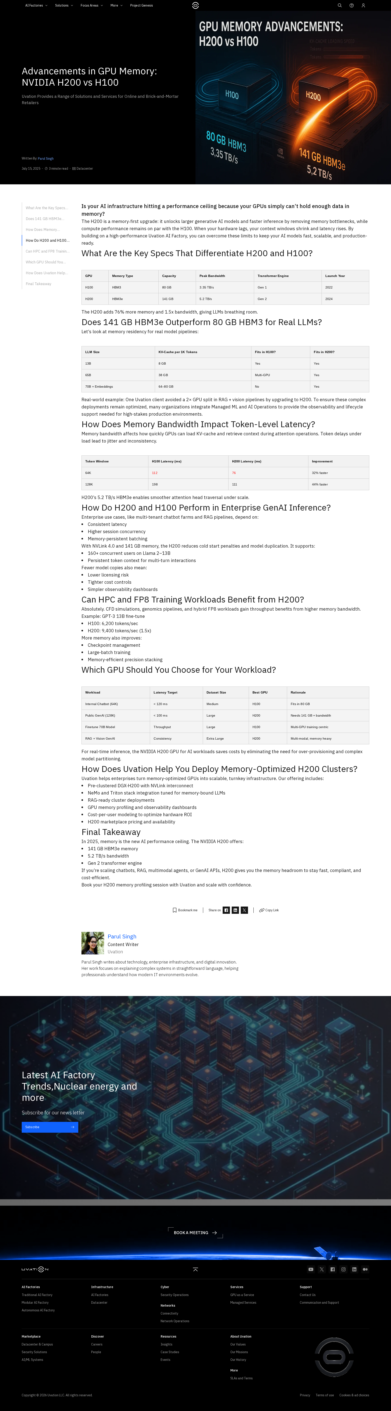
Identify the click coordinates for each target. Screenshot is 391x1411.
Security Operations (175, 1295)
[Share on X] (244, 910)
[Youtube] (311, 1269)
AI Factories (34, 5)
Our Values (238, 1344)
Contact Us (308, 1295)
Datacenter (99, 1303)
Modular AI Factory (35, 1303)
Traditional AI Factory (37, 1295)
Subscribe (32, 1127)
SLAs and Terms (241, 1378)
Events (165, 1360)
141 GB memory (141, 546)
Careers (97, 1344)
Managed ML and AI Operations (243, 407)
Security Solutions (34, 1352)
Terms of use (325, 1395)
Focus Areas (89, 5)
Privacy (305, 1395)
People (96, 1352)
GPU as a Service (242, 1295)
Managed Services (243, 1303)
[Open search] (340, 5)
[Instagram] (343, 1269)
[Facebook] (333, 1269)
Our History (238, 1360)
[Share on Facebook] (226, 910)
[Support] (352, 5)
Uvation (188, 885)
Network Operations (175, 1321)
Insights (166, 1344)
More (114, 5)
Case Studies (170, 1352)
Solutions (62, 5)
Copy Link (272, 910)
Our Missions (239, 1352)
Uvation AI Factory (167, 236)
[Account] (363, 5)
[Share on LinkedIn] (235, 910)
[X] (322, 1269)
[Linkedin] (354, 1269)
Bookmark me (188, 910)
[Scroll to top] (195, 1269)
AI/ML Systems (32, 1360)
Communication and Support (319, 1303)
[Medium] (365, 1269)
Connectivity (169, 1313)
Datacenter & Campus (37, 1344)
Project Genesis (141, 5)
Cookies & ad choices (354, 1395)
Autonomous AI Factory (38, 1310)
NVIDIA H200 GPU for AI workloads (177, 751)
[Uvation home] (35, 1269)
